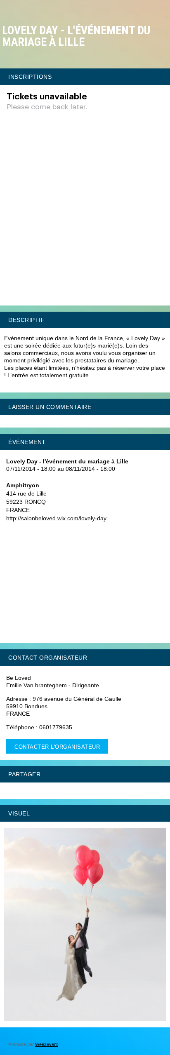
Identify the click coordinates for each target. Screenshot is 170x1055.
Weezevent (46, 1044)
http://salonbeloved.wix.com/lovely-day (56, 518)
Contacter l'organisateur (57, 747)
